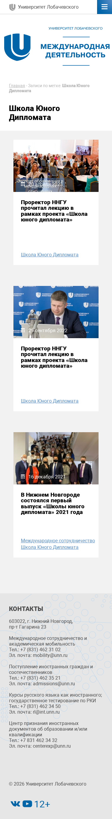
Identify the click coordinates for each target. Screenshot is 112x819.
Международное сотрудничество (58, 541)
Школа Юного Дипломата (50, 255)
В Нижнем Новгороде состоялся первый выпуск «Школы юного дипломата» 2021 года (53, 503)
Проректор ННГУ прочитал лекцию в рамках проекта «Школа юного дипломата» (54, 210)
